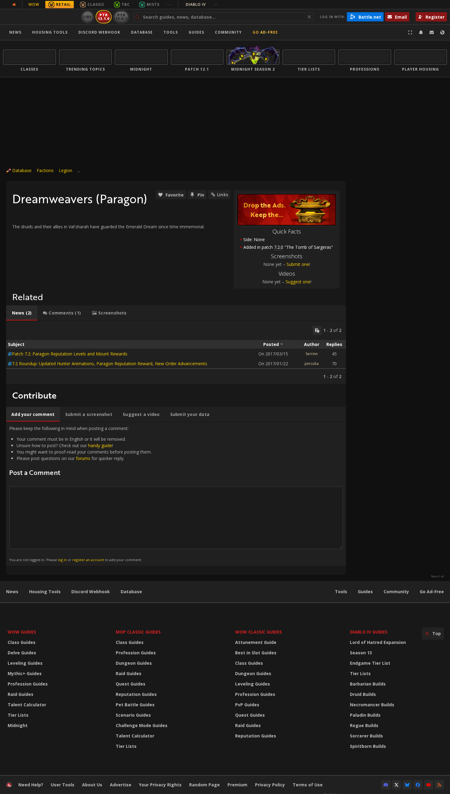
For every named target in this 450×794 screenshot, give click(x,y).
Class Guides (22, 642)
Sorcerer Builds (366, 736)
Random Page (204, 785)
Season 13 (361, 653)
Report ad (437, 576)
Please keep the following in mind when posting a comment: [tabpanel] (80, 493)
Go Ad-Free (265, 32)
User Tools (62, 785)
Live (87, 16)
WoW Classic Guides (258, 632)
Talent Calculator (27, 705)
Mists (153, 4)
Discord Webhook (99, 32)
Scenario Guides (133, 715)
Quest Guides (130, 684)
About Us (92, 785)
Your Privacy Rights (160, 785)
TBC (126, 4)
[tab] (21, 313)
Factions (45, 170)
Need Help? (30, 785)
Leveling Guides (25, 663)
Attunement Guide (255, 642)
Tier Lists (18, 715)
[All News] (14, 4)
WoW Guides (22, 632)
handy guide (100, 445)
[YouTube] (428, 784)
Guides (196, 32)
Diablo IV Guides (369, 632)
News (15, 32)
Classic (96, 4)
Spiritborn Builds (368, 746)
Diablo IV (202, 4)
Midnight (18, 725)
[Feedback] (431, 32)
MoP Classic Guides (138, 632)
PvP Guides (247, 705)
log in (62, 559)
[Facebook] (417, 784)
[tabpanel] (176, 352)
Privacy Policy (270, 785)
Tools (341, 591)
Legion (65, 170)
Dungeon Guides (134, 663)
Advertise (120, 785)
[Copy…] (317, 330)
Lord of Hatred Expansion (378, 642)
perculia (312, 363)
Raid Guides (20, 694)
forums (83, 458)
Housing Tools (45, 591)
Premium (237, 785)
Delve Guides (22, 653)
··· (169, 4)
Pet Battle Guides (135, 705)
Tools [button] (170, 32)
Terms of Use (308, 785)
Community (228, 32)
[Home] (41, 16)
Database (142, 32)
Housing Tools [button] (50, 32)
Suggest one (298, 282)
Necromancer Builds (372, 705)
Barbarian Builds (368, 684)
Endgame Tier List (370, 663)
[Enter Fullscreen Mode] (410, 32)
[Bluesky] (407, 784)
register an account (88, 559)
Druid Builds (363, 694)
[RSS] (439, 784)
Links (222, 194)
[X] (396, 784)
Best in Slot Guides (255, 653)
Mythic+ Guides (25, 673)
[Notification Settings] (421, 32)
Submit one (298, 264)
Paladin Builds (365, 715)
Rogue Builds (364, 725)
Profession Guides (28, 684)
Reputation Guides (136, 694)
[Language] (442, 32)
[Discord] (385, 784)
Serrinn (312, 353)
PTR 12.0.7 (121, 17)
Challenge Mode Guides (141, 725)
